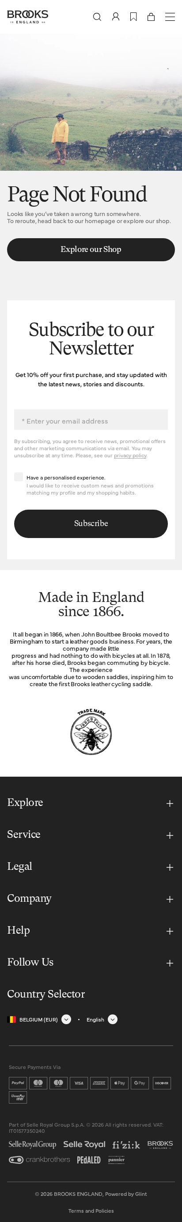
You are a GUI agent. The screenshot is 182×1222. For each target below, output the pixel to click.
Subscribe (91, 524)
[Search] (97, 17)
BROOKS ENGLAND (78, 1193)
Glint (141, 1193)
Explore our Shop (91, 250)
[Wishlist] (133, 16)
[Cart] (151, 17)
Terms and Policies (91, 1210)
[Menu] (170, 17)
